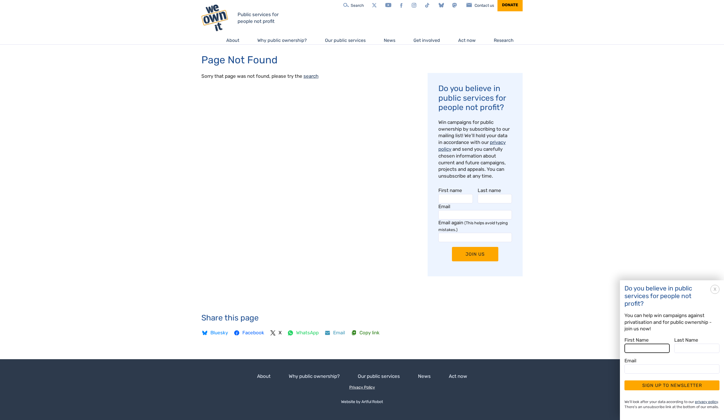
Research (504, 40)
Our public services (345, 40)
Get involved (426, 40)
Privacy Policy (362, 387)
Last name (489, 190)
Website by (362, 401)
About (232, 40)
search (310, 76)
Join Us (475, 254)
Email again (473, 226)
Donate (510, 5)
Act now (467, 40)
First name (450, 190)
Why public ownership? (282, 40)
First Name (636, 340)
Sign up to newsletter (672, 385)
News (389, 40)
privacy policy (706, 402)
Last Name (686, 340)
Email (444, 206)
